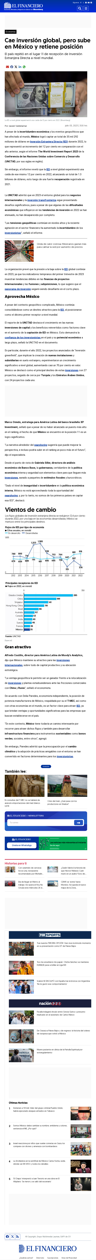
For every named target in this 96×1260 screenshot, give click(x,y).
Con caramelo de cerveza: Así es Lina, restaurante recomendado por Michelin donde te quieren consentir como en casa (30, 874)
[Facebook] (81, 2)
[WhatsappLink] (46, 843)
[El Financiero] (23, 6)
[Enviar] (78, 822)
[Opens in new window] (21, 949)
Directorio (40, 1258)
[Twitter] (84, 2)
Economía (11, 32)
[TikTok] (91, 2)
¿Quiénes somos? (26, 1258)
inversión (46, 766)
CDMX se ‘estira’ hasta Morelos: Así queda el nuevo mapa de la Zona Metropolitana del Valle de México (73, 888)
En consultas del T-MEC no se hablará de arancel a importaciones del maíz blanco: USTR (22, 803)
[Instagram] (86, 2)
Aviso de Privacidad (69, 1258)
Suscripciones (52, 1258)
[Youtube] (89, 2)
